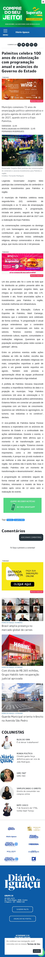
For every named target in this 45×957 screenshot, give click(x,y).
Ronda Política (24, 753)
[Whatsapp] (27, 45)
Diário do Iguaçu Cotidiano (12, 713)
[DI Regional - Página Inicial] (11, 828)
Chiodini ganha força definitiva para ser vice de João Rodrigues (28, 759)
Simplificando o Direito (29, 788)
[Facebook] (19, 45)
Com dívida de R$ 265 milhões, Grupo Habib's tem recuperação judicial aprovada (20, 674)
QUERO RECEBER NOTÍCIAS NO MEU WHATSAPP (22, 504)
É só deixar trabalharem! (28, 742)
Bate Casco (22, 805)
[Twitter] (23, 45)
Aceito (37, 951)
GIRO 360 (21, 776)
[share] (36, 45)
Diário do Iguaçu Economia (12, 622)
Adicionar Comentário (31, 537)
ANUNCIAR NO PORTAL (23, 919)
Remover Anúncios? (37, 101)
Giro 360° (21, 773)
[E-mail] (31, 45)
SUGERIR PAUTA (22, 909)
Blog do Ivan (23, 739)
